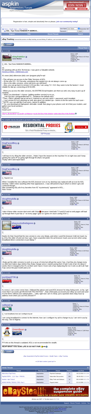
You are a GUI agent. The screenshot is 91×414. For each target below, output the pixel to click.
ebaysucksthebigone (22, 223)
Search (80, 34)
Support (66, 403)
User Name (63, 28)
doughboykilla (9, 199)
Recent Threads (53, 34)
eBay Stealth (62, 408)
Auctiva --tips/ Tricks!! (8, 379)
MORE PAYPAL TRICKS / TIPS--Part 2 (13, 382)
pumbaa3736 (9, 277)
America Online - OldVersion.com (15, 72)
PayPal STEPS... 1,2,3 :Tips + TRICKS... (13, 376)
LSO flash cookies (42, 361)
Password (63, 31)
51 (76, 204)
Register (12, 34)
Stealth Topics (13, 29)
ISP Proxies (45, 134)
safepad (6, 305)
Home (6, 29)
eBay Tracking (23, 29)
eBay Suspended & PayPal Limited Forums (35, 356)
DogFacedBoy (9, 143)
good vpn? (51, 361)
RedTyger (51, 412)
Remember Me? (84, 29)
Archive (83, 403)
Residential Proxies (60, 410)
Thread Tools (83, 48)
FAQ (28, 34)
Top (88, 403)
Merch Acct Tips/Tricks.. (9, 373)
